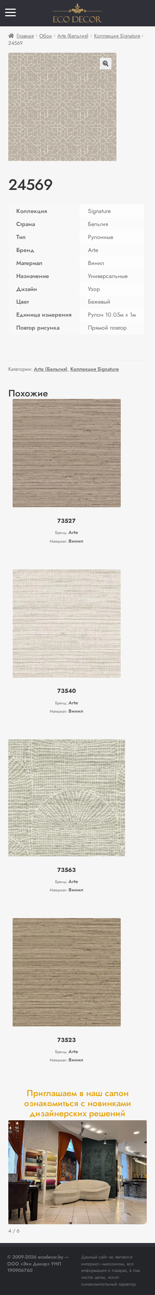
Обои (45, 35)
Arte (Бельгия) (72, 35)
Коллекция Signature (117, 35)
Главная (25, 35)
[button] (105, 63)
